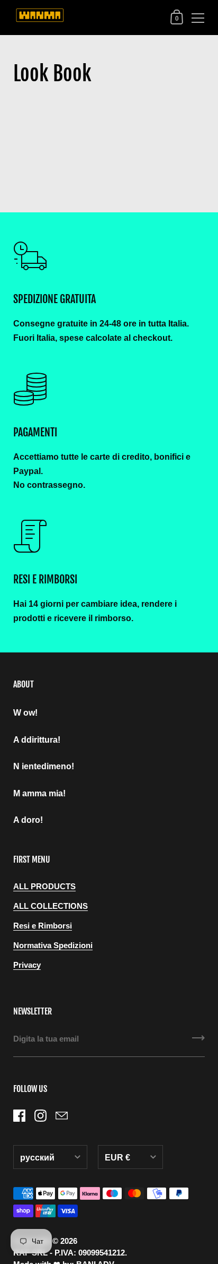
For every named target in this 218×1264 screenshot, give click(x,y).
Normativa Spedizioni (53, 945)
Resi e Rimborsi (42, 926)
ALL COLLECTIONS (50, 906)
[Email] (61, 1116)
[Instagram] (40, 1116)
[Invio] (198, 1042)
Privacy (27, 965)
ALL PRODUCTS (44, 886)
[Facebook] (19, 1116)
